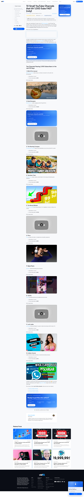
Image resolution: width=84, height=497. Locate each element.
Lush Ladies (28, 326)
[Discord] (57, 481)
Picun (27, 237)
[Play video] (41, 90)
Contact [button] (32, 479)
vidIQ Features (40, 480)
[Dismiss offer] (81, 482)
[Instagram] (60, 481)
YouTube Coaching (40, 484)
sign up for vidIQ (43, 382)
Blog (46, 482)
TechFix (27, 297)
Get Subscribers (54, 13)
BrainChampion (29, 102)
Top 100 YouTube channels (33, 390)
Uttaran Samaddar (28, 13)
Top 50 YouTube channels (33, 388)
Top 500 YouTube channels (33, 391)
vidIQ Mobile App (40, 483)
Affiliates (47, 480)
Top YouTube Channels (49, 479)
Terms (32, 485)
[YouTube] (55, 481)
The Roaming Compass (30, 148)
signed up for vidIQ (40, 40)
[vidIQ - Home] (2, 1)
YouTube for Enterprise (41, 486)
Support (32, 480)
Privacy (32, 483)
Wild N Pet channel (29, 72)
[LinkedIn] (64, 481)
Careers (32, 482)
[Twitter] (62, 481)
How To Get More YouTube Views (50, 484)
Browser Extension (40, 481)
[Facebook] (58, 481)
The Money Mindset (29, 207)
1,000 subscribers (45, 23)
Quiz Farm (28, 268)
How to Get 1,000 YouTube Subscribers (50, 487)
